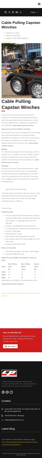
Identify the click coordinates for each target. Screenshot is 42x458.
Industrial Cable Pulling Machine (11, 445)
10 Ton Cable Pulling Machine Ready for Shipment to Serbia (19, 442)
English (33, 12)
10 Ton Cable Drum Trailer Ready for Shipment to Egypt (18, 439)
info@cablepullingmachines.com (14, 420)
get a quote (11, 346)
